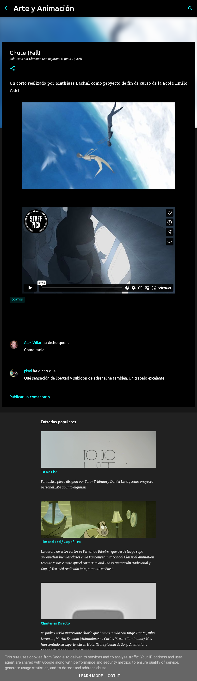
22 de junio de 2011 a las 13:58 (51, 385)
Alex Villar (33, 342)
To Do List (49, 472)
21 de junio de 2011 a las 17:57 (51, 357)
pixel (28, 371)
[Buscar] (190, 8)
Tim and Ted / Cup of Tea (61, 542)
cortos (17, 299)
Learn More (91, 676)
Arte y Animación (43, 8)
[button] (12, 68)
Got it (114, 676)
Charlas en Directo (55, 623)
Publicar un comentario (30, 397)
